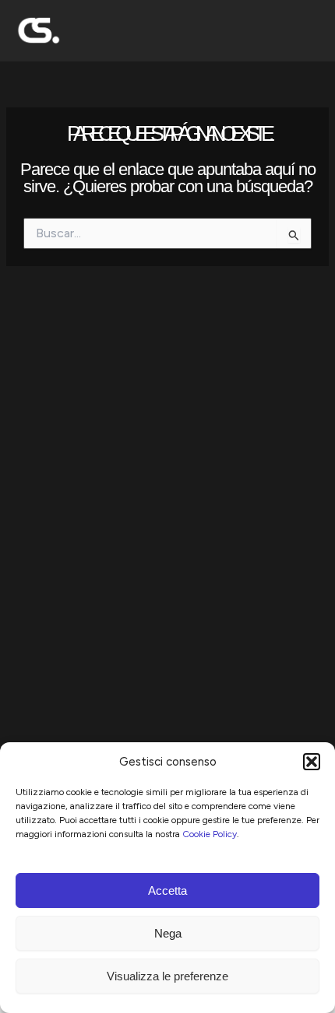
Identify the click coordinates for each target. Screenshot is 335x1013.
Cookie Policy (209, 834)
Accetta (167, 890)
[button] (311, 761)
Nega (168, 933)
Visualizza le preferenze (167, 976)
